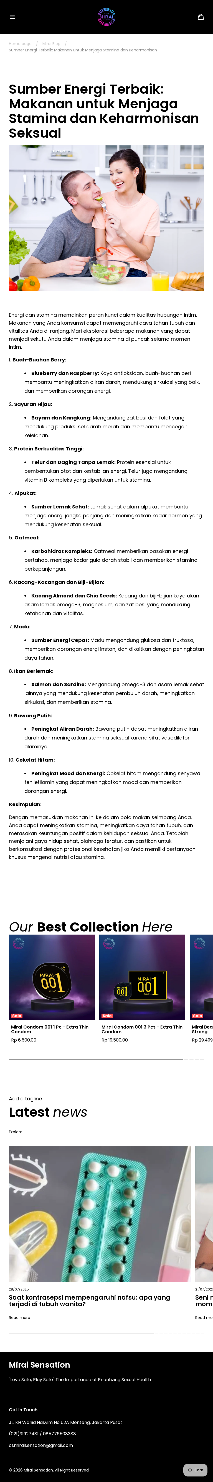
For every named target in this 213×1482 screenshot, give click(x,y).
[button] (12, 17)
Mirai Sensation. (39, 1470)
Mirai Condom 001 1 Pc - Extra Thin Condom (49, 1029)
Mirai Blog (51, 43)
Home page (20, 43)
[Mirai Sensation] (107, 17)
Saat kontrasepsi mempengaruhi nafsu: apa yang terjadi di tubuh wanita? (89, 1301)
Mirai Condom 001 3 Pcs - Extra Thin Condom (142, 1029)
